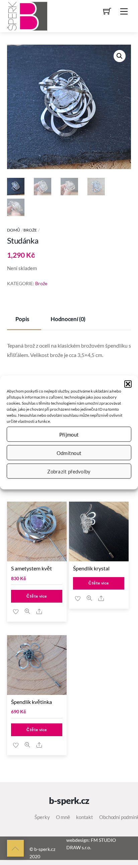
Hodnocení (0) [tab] (68, 318)
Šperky (42, 817)
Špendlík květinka (31, 702)
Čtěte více (36, 596)
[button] (128, 384)
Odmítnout (69, 453)
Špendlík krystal (91, 568)
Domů (13, 230)
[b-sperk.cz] (27, 14)
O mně (63, 817)
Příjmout (69, 434)
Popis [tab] (22, 318)
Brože (30, 230)
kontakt (84, 817)
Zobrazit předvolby (68, 471)
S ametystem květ (31, 568)
